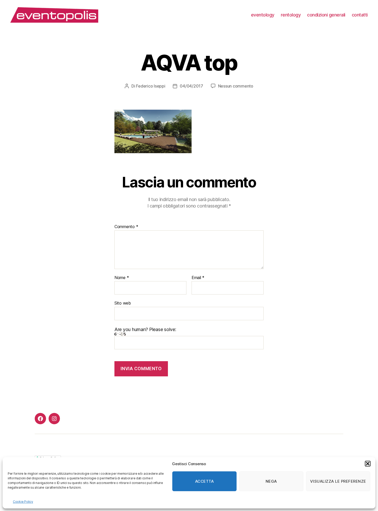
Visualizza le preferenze (338, 481)
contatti (360, 15)
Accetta (204, 481)
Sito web (122, 303)
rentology (291, 15)
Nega (271, 481)
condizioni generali (326, 15)
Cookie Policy (23, 502)
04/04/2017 (191, 86)
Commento (126, 226)
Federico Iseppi (150, 86)
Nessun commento (235, 86)
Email (198, 277)
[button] (367, 463)
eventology (262, 15)
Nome (121, 277)
